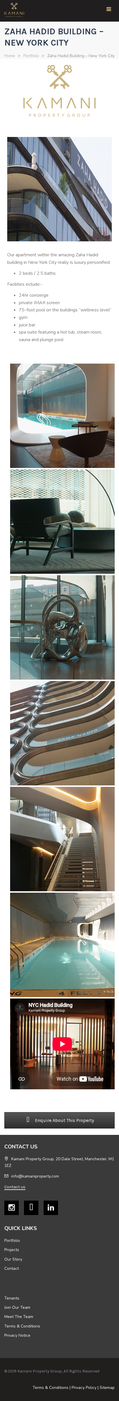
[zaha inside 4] (62, 627)
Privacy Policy (84, 1387)
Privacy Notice (17, 1335)
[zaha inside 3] (62, 521)
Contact (11, 1268)
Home (9, 56)
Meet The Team (18, 1316)
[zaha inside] (62, 839)
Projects (11, 1250)
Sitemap (107, 1387)
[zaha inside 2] (62, 416)
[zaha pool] (62, 945)
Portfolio (31, 56)
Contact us (14, 1186)
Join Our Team (17, 1307)
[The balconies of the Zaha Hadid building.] (62, 733)
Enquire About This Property (64, 1120)
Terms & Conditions (22, 1326)
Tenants (11, 1298)
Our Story (13, 1259)
